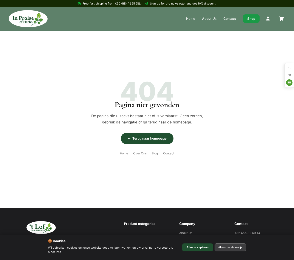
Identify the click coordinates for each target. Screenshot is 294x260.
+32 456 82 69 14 (247, 233)
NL (289, 67)
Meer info (54, 252)
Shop (251, 19)
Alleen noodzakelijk (230, 247)
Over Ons (140, 153)
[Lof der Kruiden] (28, 18)
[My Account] (268, 18)
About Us (209, 19)
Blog (155, 153)
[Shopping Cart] (281, 18)
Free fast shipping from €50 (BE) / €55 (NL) (112, 3)
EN (289, 82)
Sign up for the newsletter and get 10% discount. (183, 3)
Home (190, 19)
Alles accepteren (198, 247)
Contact (229, 19)
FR (289, 75)
